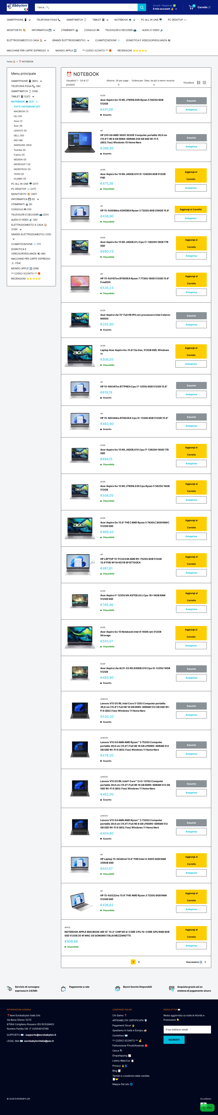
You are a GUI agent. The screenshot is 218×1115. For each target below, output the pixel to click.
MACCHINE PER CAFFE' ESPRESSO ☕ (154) (30, 260)
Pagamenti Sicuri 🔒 (123, 1025)
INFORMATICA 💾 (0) (23, 199)
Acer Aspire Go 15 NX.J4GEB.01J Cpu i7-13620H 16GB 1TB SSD (134, 243)
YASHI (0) (19, 174)
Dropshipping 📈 (121, 1055)
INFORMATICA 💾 (41, 30)
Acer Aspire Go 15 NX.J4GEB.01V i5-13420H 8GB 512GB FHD (133, 176)
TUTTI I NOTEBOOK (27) (27, 106)
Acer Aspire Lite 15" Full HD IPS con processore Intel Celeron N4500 (135, 316)
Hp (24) (18, 116)
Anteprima (191, 109)
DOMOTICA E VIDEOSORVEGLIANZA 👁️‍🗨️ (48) (28, 251)
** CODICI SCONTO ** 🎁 (97, 50)
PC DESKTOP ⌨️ (177, 19)
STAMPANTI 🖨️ (69, 30)
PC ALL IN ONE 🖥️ (151, 19)
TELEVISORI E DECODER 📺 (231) (30, 214)
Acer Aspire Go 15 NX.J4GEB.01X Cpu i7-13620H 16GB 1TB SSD (134, 451)
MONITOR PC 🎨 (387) (24, 193)
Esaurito (191, 100)
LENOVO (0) (20, 130)
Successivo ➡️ (194, 962)
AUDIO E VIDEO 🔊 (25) (24, 219)
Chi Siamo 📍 (119, 1015)
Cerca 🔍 (117, 1050)
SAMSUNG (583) (23, 145)
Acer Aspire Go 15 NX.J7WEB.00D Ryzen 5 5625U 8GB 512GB (131, 101)
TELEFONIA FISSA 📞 (48, 19)
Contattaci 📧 (120, 1035)
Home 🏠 (11, 61)
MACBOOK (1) (21, 111)
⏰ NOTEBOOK (26, 61)
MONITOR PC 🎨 (16, 30)
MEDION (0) (20, 159)
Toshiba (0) (20, 150)
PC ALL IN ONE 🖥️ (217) (24, 183)
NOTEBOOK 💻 (122, 19)
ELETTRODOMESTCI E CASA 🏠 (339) (29, 227)
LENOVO (104, 699)
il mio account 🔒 (163, 8)
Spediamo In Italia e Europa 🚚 (129, 1030)
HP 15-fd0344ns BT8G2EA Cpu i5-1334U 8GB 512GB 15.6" (134, 417)
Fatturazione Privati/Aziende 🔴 (129, 1045)
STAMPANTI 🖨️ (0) (21, 204)
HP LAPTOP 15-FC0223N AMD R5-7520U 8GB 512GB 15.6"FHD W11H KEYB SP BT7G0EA (131, 560)
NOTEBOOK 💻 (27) (22, 101)
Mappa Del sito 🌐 (122, 1084)
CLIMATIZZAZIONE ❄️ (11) (26, 244)
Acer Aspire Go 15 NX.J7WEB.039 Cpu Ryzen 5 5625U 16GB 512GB (135, 488)
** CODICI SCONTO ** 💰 (127, 1040)
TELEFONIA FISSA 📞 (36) (26, 86)
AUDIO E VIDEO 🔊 (152, 30)
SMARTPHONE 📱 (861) (25, 80)
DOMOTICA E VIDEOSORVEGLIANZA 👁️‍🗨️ (148, 40)
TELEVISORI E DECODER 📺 (120, 30)
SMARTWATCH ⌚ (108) (24, 91)
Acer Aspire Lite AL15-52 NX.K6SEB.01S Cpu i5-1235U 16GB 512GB (135, 670)
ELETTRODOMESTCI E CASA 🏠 (24, 40)
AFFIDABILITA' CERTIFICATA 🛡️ (129, 1020)
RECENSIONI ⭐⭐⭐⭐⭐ (132, 50)
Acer (102, 95)
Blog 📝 (116, 1070)
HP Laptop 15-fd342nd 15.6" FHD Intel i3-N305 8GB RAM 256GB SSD (133, 860)
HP (101, 131)
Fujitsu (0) (19, 154)
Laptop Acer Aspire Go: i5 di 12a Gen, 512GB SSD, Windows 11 (134, 352)
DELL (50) (19, 135)
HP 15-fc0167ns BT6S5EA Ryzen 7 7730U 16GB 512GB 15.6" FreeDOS (134, 280)
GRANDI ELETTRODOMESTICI (68, 40)
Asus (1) (18, 121)
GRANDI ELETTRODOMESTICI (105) (31, 234)
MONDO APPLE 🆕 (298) (25, 268)
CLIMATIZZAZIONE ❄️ (107, 40)
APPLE (67, 927)
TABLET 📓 (98, 19)
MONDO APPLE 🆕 (66, 50)
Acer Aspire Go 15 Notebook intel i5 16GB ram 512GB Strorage (130, 633)
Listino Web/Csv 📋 (123, 1060)
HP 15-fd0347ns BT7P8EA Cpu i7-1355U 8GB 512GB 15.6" (133, 386)
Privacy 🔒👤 (119, 1065)
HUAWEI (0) (20, 178)
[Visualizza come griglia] (204, 82)
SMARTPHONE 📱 (17, 19)
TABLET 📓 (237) (21, 96)
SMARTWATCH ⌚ (76, 19)
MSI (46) (18, 140)
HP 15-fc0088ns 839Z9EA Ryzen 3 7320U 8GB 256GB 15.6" (134, 210)
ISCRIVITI (174, 1039)
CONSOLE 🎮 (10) (21, 209)
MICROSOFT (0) (22, 164)
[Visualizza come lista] (198, 82)
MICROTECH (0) (22, 169)
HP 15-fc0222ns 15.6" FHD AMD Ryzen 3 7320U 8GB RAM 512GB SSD (133, 897)
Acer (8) (18, 125)
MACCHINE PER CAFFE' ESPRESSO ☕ (28, 50)
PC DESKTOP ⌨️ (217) (23, 188)
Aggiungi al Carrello (191, 175)
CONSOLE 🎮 (91, 30)
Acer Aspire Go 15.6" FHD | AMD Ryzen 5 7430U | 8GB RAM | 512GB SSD (134, 524)
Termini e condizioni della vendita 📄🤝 (130, 1077)
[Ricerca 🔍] (142, 7)
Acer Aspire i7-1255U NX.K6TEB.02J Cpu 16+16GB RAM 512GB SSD (132, 597)
